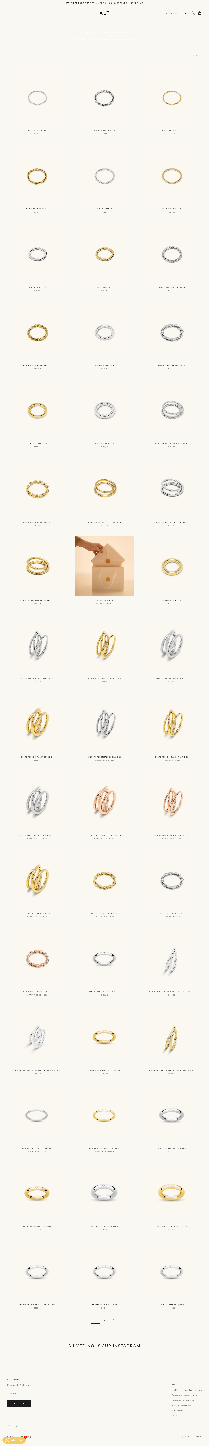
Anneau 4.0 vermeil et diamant (37, 1226)
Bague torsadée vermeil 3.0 (37, 365)
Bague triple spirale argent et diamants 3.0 (37, 1070)
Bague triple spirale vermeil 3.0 (37, 757)
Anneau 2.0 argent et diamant (37, 1148)
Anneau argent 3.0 (37, 287)
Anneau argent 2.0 (104, 209)
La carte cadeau (104, 600)
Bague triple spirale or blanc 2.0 (104, 757)
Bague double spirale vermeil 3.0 (37, 600)
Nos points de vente (181, 1405)
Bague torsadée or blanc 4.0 (171, 913)
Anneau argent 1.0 (37, 131)
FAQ (174, 1385)
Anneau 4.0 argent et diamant (172, 1148)
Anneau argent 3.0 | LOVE (104, 1305)
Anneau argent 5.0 (104, 444)
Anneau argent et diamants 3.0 (104, 992)
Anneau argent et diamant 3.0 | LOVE (37, 1305)
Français (171, 13)
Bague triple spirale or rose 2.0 (171, 835)
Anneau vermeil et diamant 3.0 (104, 1070)
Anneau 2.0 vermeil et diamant (104, 1148)
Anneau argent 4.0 (104, 365)
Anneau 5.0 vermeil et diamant (171, 1226)
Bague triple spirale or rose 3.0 (104, 835)
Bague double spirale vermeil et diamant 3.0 (171, 1070)
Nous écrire (177, 1410)
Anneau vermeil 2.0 (171, 209)
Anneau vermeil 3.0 (104, 287)
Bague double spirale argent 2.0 (171, 444)
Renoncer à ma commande (184, 1395)
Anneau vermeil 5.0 (171, 600)
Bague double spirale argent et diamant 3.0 (171, 992)
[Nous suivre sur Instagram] (16, 1426)
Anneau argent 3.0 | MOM (171, 1305)
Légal (174, 1415)
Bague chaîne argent (104, 131)
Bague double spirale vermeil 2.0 (104, 522)
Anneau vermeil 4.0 (37, 444)
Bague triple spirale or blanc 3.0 (37, 835)
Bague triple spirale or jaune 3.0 (37, 913)
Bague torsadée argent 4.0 (171, 365)
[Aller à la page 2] (113, 1320)
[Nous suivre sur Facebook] (8, 1426)
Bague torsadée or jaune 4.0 (104, 913)
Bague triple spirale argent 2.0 (37, 679)
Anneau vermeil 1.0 (171, 131)
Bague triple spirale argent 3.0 (172, 679)
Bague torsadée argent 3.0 (171, 287)
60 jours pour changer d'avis (126, 3)
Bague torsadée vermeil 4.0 (37, 522)
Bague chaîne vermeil (37, 209)
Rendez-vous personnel (183, 1400)
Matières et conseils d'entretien (187, 1390)
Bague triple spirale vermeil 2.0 (104, 679)
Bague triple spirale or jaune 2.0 (171, 757)
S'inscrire (19, 1403)
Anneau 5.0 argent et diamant (104, 1226)
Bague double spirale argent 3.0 (171, 522)
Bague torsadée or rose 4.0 (37, 992)
